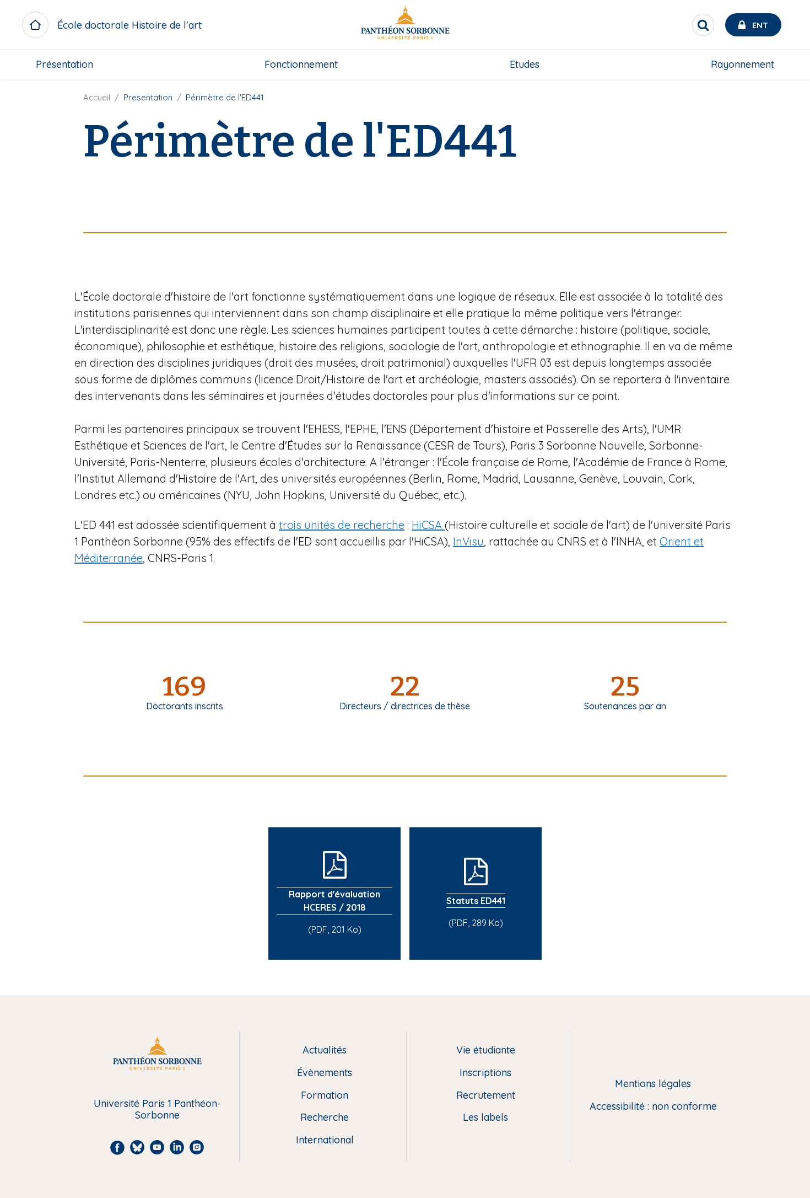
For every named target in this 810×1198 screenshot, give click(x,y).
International (325, 1140)
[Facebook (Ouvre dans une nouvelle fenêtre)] (794, 91)
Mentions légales (653, 1084)
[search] (703, 25)
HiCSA (428, 525)
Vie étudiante (485, 1050)
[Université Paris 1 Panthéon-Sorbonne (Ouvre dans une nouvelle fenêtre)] (405, 25)
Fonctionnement (301, 64)
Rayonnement (742, 64)
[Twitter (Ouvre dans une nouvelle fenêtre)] (794, 113)
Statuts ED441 (475, 900)
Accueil (96, 97)
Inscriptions (485, 1073)
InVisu (468, 541)
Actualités (325, 1050)
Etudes (524, 64)
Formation (324, 1095)
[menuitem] (64, 64)
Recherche (324, 1118)
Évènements (324, 1073)
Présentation (64, 64)
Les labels (485, 1118)
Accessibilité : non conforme (653, 1107)
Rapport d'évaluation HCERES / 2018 (334, 901)
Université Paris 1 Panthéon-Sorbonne (157, 1109)
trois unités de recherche (341, 525)
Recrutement (485, 1095)
